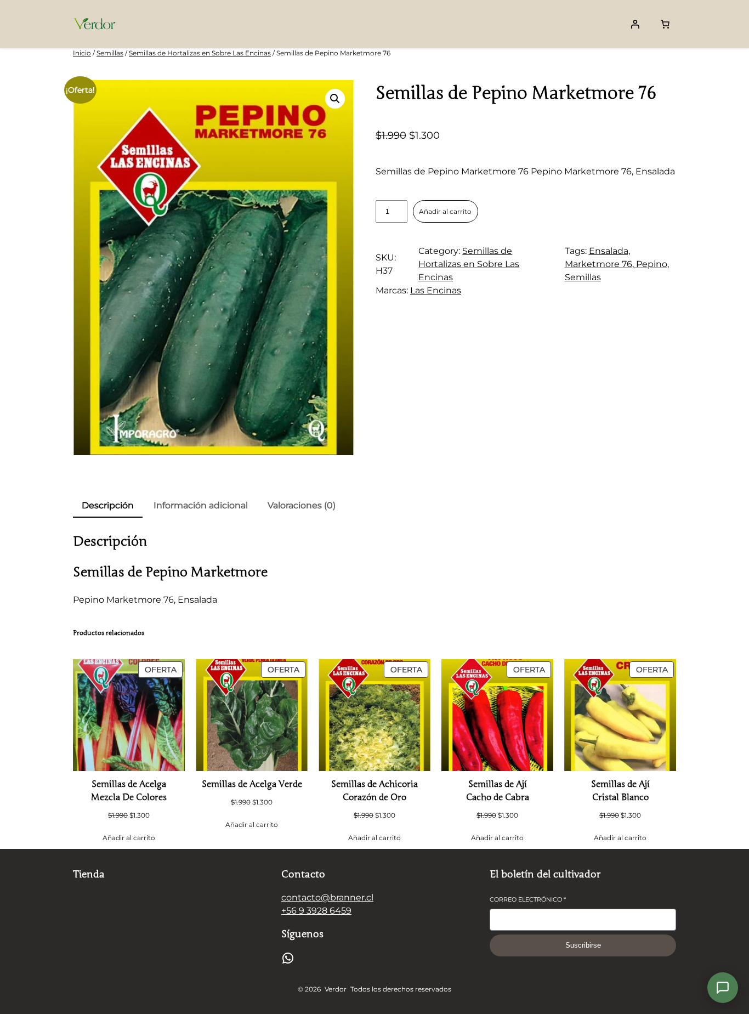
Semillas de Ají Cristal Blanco (620, 791)
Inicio (82, 53)
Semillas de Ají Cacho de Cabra (497, 791)
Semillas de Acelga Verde (252, 784)
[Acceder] (635, 24)
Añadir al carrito (445, 211)
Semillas (110, 53)
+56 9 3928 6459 (316, 910)
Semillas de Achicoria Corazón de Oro (374, 791)
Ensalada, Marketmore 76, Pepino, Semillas (617, 264)
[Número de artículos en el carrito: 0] (665, 24)
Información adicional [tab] (201, 505)
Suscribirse (583, 945)
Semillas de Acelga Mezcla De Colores (129, 791)
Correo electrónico (528, 899)
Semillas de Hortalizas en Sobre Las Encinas (200, 53)
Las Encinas (435, 290)
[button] (335, 99)
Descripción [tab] (108, 505)
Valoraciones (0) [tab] (302, 505)
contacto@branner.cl (327, 897)
